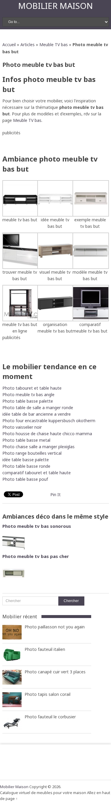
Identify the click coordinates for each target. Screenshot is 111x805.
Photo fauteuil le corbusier (50, 717)
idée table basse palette (25, 459)
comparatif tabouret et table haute (36, 472)
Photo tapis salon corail (47, 694)
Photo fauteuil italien (45, 649)
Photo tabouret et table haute (32, 388)
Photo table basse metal (26, 440)
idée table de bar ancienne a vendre (36, 414)
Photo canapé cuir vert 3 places (55, 672)
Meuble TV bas (53, 44)
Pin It (55, 494)
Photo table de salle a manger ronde (37, 407)
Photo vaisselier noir (22, 427)
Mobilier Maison (55, 5)
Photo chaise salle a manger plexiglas (38, 446)
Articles (27, 44)
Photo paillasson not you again (55, 627)
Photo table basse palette (27, 401)
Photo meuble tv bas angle (28, 394)
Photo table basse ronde (26, 466)
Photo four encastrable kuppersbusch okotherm (48, 420)
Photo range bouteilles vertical (32, 453)
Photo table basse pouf (25, 479)
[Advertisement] (56, 143)
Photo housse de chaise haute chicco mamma (47, 433)
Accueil (9, 44)
